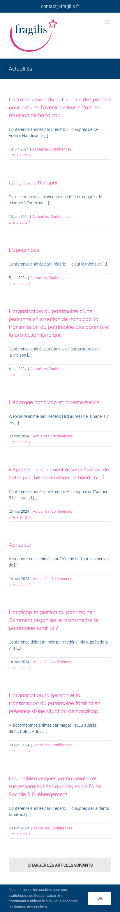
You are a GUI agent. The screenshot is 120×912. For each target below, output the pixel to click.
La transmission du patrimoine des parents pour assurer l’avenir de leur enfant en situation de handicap (60, 107)
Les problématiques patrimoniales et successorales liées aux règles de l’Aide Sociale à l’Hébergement (55, 786)
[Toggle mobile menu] (108, 22)
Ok (100, 898)
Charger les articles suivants (60, 865)
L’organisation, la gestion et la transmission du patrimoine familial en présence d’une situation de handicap (54, 703)
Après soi (20, 544)
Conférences (61, 149)
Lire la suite (18, 155)
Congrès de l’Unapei (33, 182)
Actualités (40, 149)
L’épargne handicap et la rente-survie (54, 402)
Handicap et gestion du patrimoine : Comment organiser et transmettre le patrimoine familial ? (53, 620)
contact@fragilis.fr (60, 6)
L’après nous (24, 250)
